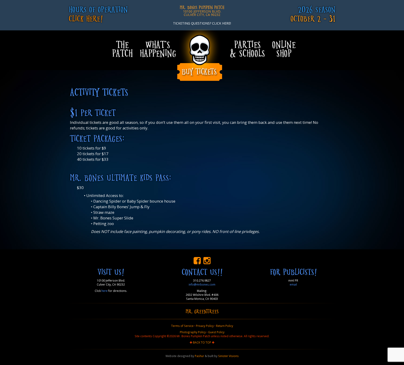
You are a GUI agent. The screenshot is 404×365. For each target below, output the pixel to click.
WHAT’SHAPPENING (158, 48)
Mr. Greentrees (202, 311)
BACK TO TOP (202, 342)
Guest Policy (216, 332)
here (104, 291)
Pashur (199, 356)
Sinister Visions (228, 356)
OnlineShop (284, 48)
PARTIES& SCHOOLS (247, 48)
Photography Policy (193, 332)
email (293, 284)
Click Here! (86, 18)
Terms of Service (182, 326)
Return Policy (224, 326)
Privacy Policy (205, 326)
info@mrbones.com (202, 284)
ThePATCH (122, 48)
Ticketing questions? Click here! (202, 23)
